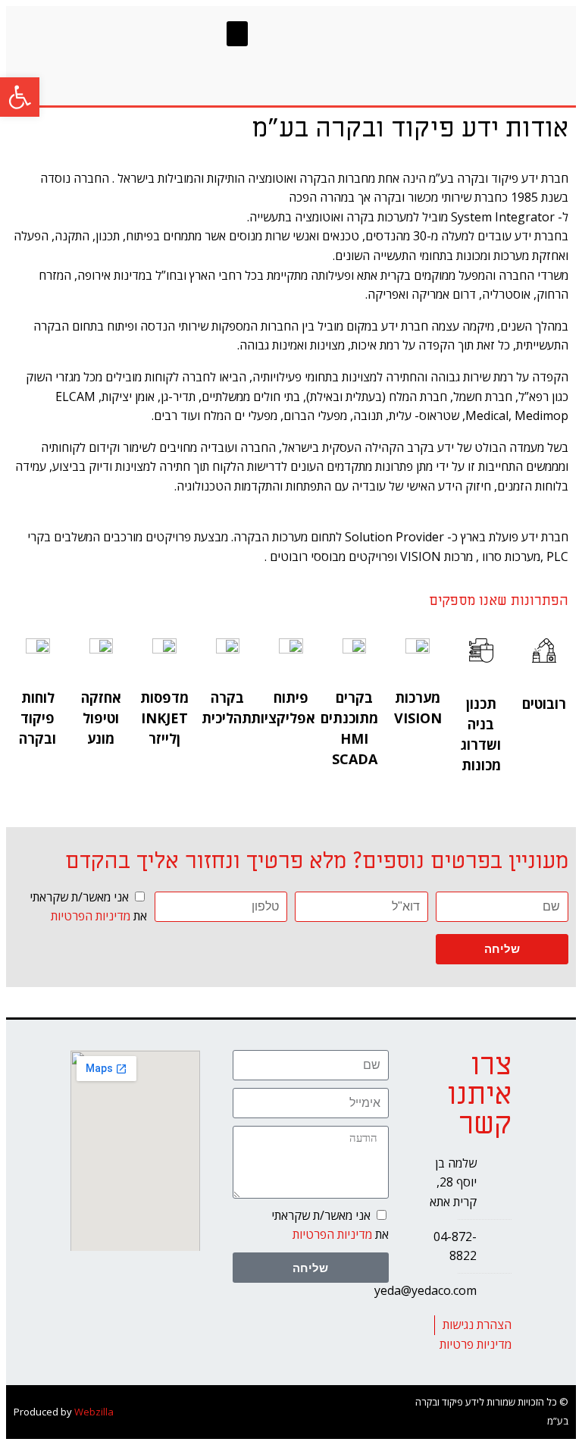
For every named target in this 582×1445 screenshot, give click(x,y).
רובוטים (544, 703)
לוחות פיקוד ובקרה (37, 718)
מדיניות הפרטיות (90, 915)
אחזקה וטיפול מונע (101, 718)
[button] (237, 33)
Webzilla (94, 1411)
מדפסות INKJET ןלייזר (164, 718)
